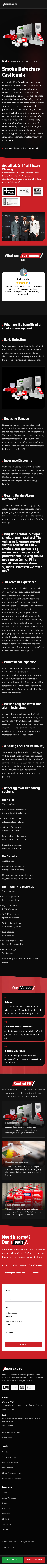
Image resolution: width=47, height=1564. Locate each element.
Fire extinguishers (15, 1204)
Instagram (6, 1508)
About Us (6, 1492)
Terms (14, 1547)
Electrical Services (10, 1462)
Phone (8, 1299)
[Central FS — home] (10, 4)
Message (9, 1333)
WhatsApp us (7, 1437)
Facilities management (12, 1478)
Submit (23, 1344)
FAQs (4, 1503)
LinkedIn (6, 1519)
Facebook (6, 1513)
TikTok (5, 1529)
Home (4, 61)
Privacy (7, 1547)
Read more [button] (23, 297)
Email (8, 1307)
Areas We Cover (9, 1498)
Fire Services (7, 1452)
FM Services (7, 1467)
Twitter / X (6, 1524)
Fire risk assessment (16, 1162)
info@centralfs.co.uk (11, 1432)
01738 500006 (7, 1425)
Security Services (9, 1457)
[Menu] (43, 4)
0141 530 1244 (8, 1409)
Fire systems (12, 1122)
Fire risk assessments (11, 1473)
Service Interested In (11, 1313)
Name (8, 1290)
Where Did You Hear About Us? (14, 1322)
